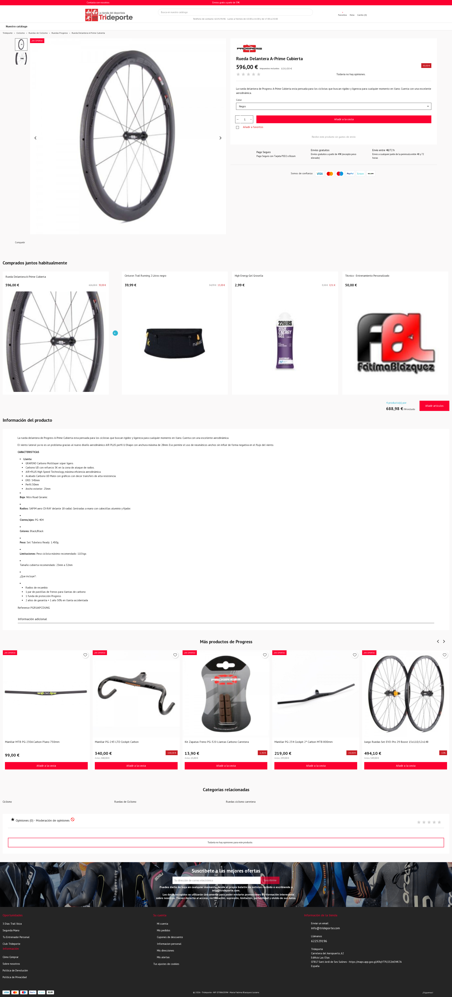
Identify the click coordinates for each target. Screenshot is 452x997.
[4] (253, 74)
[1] (238, 74)
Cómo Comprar (11, 957)
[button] (21, 44)
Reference (24, 607)
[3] (248, 74)
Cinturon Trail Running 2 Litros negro (145, 275)
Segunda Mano (11, 930)
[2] (243, 74)
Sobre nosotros (11, 963)
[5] (259, 74)
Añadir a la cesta (344, 119)
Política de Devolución (15, 970)
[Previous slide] (35, 138)
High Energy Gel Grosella (249, 275)
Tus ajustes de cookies (166, 964)
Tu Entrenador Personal (16, 937)
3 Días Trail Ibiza (12, 923)
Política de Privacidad (15, 977)
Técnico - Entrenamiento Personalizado (367, 275)
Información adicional (32, 619)
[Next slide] (220, 138)
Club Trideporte (11, 943)
